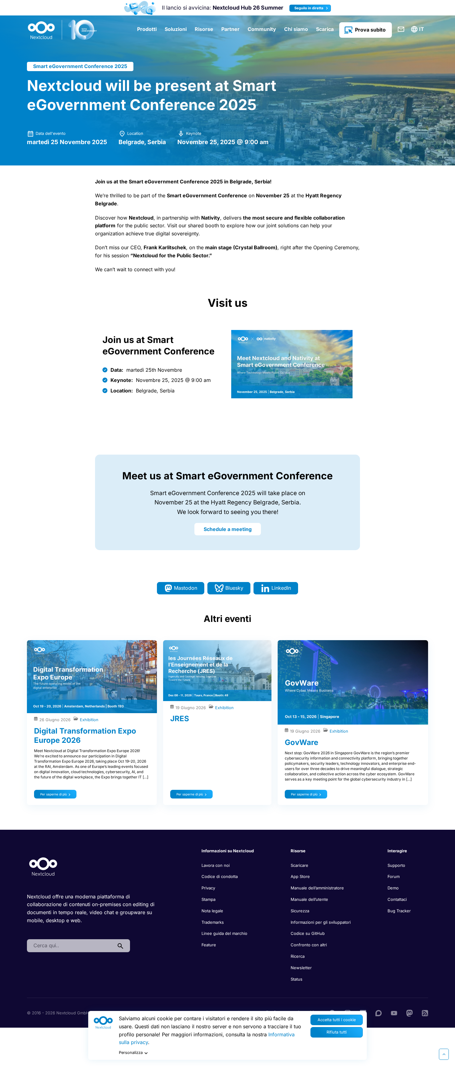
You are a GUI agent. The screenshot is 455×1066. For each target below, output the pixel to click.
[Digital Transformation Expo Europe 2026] (92, 676)
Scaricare (299, 865)
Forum (394, 876)
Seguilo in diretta (309, 8)
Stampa (208, 899)
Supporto (396, 865)
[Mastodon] (409, 1012)
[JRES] (217, 670)
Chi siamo (296, 29)
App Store (300, 876)
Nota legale (212, 910)
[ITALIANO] (418, 29)
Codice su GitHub (308, 933)
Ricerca (298, 956)
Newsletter (301, 967)
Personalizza (131, 1052)
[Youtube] (394, 1012)
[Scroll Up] (444, 1054)
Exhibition (89, 719)
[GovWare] (353, 682)
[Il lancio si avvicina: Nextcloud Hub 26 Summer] (139, 8)
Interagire (397, 850)
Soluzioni (176, 29)
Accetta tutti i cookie (337, 1019)
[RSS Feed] (425, 1012)
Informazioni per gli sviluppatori (321, 922)
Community (262, 29)
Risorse (204, 29)
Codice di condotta (220, 876)
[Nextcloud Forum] (378, 1012)
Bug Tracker (399, 910)
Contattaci (401, 29)
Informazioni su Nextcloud (228, 850)
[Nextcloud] (62, 30)
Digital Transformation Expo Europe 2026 (85, 735)
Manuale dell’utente (309, 899)
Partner (230, 29)
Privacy (208, 887)
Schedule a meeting (228, 529)
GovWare (301, 742)
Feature (209, 944)
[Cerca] (120, 945)
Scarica (325, 29)
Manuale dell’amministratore (317, 887)
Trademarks (213, 922)
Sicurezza (300, 910)
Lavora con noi (216, 865)
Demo (393, 887)
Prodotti (147, 29)
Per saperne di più (53, 794)
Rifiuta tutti (337, 1032)
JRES (179, 718)
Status (296, 979)
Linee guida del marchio (224, 933)
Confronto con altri (309, 944)
